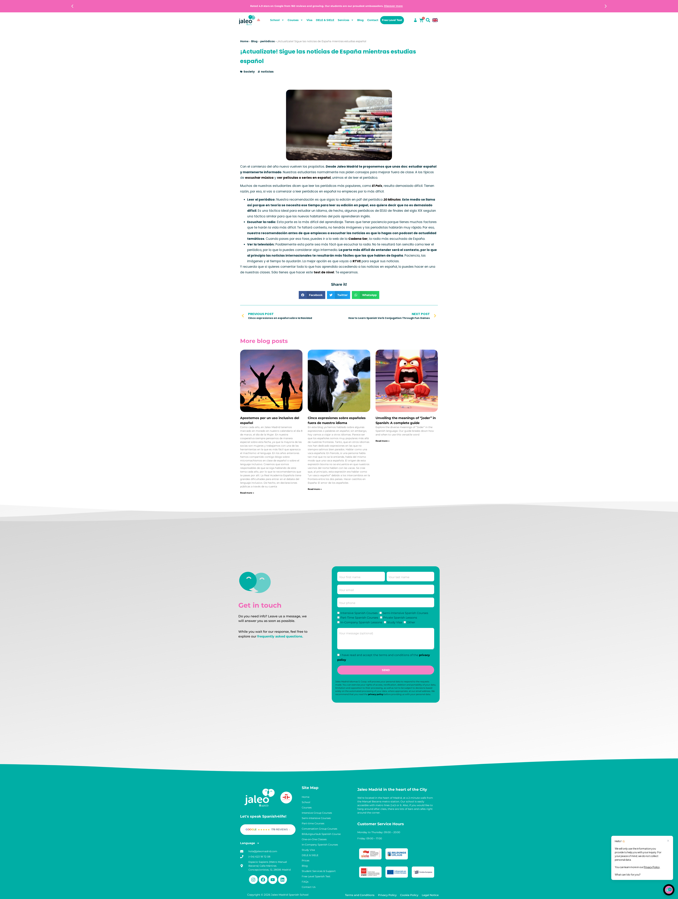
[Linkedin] (282, 879)
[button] (72, 6)
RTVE (357, 261)
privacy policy (375, 694)
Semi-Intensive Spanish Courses (405, 613)
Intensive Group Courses (317, 812)
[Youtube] (272, 879)
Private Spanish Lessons (400, 617)
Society (249, 72)
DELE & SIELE (325, 20)
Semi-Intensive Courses (316, 818)
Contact (372, 20)
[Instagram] (253, 879)
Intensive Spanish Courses (359, 613)
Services (343, 20)
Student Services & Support (319, 871)
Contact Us (309, 887)
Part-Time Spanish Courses (359, 617)
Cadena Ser (358, 239)
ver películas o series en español (304, 178)
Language (247, 843)
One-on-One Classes (314, 839)
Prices (305, 860)
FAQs (305, 881)
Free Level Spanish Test (316, 876)
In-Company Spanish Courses (320, 844)
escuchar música (259, 178)
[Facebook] (263, 879)
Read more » (247, 492)
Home (244, 41)
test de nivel (324, 272)
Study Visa (394, 622)
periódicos (267, 41)
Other (411, 622)
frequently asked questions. (280, 636)
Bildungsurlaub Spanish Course (321, 834)
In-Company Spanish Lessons (361, 622)
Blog (360, 20)
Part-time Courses (313, 823)
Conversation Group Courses (319, 828)
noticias (267, 72)
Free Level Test (392, 20)
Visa (309, 20)
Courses (293, 20)
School (275, 20)
